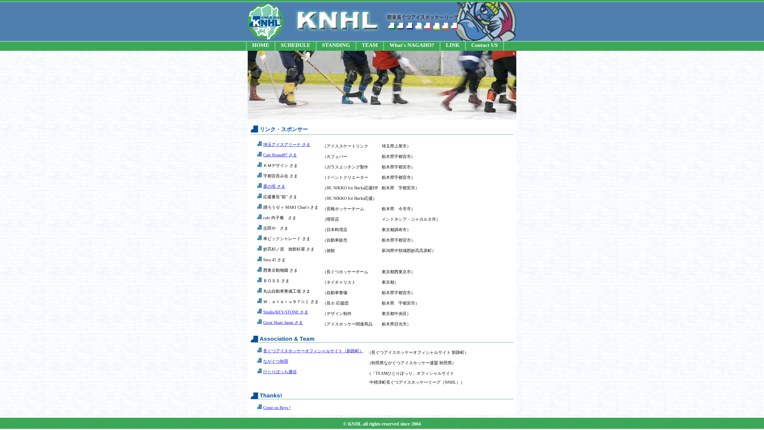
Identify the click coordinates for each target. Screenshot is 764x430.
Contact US (484, 45)
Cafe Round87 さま (280, 155)
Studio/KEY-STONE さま (285, 312)
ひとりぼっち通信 (280, 371)
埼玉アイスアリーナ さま (286, 144)
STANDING (336, 45)
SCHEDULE (295, 45)
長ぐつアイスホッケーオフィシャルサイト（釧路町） (313, 350)
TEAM (370, 45)
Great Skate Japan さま (283, 322)
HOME (260, 45)
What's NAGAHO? (411, 45)
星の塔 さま (274, 186)
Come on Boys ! (277, 407)
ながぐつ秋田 (275, 361)
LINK (453, 45)
